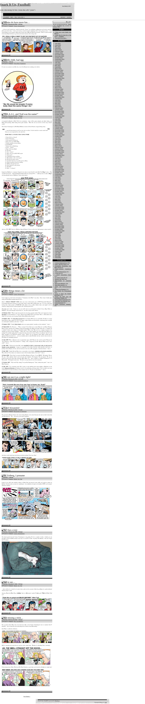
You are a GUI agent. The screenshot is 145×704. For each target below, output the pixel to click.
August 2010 (58, 213)
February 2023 (59, 70)
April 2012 (58, 182)
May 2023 (57, 65)
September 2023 (59, 59)
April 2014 (58, 144)
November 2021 (59, 94)
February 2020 (59, 127)
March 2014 (58, 146)
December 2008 (59, 245)
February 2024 (59, 51)
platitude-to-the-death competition (43, 351)
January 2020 (59, 128)
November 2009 (59, 227)
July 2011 (57, 196)
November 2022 (59, 75)
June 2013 (58, 160)
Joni (106, 702)
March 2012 (58, 183)
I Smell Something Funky (63, 275)
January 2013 (59, 168)
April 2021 (58, 105)
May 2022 (57, 84)
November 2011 (59, 190)
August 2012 (58, 175)
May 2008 (57, 256)
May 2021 (57, 103)
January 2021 (59, 109)
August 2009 (58, 232)
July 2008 (57, 253)
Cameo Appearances (19, 26)
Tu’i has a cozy (10, 530)
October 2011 (59, 191)
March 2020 (58, 125)
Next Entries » (26, 696)
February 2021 (59, 108)
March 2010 (58, 221)
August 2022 (58, 79)
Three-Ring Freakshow (20, 63)
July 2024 (57, 43)
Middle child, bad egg (13, 60)
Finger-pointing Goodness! (21, 380)
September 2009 (59, 230)
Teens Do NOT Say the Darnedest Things (63, 297)
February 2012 (59, 185)
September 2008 (59, 249)
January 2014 (59, 149)
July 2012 (57, 177)
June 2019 (58, 139)
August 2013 (58, 157)
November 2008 (59, 246)
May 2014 (57, 142)
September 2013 (59, 155)
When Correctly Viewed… (63, 304)
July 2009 (57, 234)
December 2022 (59, 73)
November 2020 (59, 112)
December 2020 (59, 111)
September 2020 (59, 116)
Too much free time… (61, 38)
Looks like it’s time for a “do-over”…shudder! (63, 36)
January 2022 (59, 90)
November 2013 (59, 152)
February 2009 (59, 242)
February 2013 (59, 166)
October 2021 (59, 95)
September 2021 (59, 97)
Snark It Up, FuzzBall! (15, 4)
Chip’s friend (17, 324)
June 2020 (58, 120)
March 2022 (58, 87)
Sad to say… (9, 582)
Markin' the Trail (18, 117)
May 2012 (57, 180)
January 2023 (59, 72)
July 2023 (57, 62)
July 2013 (57, 158)
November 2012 (59, 171)
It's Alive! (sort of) (60, 277)
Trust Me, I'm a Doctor (61, 301)
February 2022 (59, 89)
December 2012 (59, 169)
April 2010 (58, 219)
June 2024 (58, 45)
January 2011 (59, 205)
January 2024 (59, 53)
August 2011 (58, 194)
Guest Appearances (60, 271)
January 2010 (59, 224)
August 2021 (58, 98)
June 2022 (58, 83)
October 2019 (59, 133)
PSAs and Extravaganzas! (63, 286)
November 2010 (59, 208)
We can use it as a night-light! (17, 377)
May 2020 (57, 122)
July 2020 (57, 119)
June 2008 (58, 254)
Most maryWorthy (18, 621)
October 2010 (59, 210)
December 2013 (59, 150)
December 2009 (59, 226)
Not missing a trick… (13, 618)
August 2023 (58, 61)
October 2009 (59, 229)
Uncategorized (59, 303)
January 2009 (59, 243)
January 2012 (59, 186)
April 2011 (58, 201)
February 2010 (59, 223)
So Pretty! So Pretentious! (63, 291)
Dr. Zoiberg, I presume (14, 475)
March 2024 (58, 50)
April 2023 (58, 67)
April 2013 (58, 163)
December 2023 (59, 54)
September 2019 (59, 135)
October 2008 (59, 248)
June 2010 (58, 216)
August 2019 (58, 136)
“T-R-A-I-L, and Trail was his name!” (20, 114)
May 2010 (57, 218)
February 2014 (59, 147)
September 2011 (59, 193)
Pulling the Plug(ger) (60, 289)
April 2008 (58, 257)
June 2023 (58, 64)
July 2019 (57, 138)
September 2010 (59, 212)
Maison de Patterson (9, 368)
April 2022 (58, 86)
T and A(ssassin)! (11, 408)
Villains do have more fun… (16, 22)
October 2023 (59, 57)
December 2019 (59, 130)
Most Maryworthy (60, 285)
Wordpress (57, 701)
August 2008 (58, 251)
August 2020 (58, 117)
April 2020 (58, 123)
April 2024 (58, 48)
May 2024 (57, 46)
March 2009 (58, 240)
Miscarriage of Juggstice (20, 411)
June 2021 (58, 101)
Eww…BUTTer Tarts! (61, 264)
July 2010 (57, 215)
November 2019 (59, 131)
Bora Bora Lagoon (17, 318)
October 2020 (59, 114)
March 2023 (58, 68)
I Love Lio (57, 273)
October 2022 (59, 76)
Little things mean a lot (13, 291)
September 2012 (59, 174)
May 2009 (57, 237)
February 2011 (59, 204)
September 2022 (59, 78)
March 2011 (58, 202)
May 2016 (57, 141)
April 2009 (58, 238)
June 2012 (58, 179)
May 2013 (57, 161)
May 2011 (57, 199)
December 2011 (59, 188)
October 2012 (59, 172)
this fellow (4, 314)
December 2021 (59, 92)
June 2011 (58, 197)
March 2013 (58, 164)
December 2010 (59, 207)
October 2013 (59, 153)
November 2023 (59, 56)
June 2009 (58, 235)
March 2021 (58, 106)
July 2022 (57, 81)
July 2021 (57, 100)
